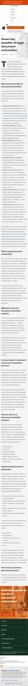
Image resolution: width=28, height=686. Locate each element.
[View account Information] (7, 24)
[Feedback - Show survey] (1, 659)
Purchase (13, 15)
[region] (14, 676)
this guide (7, 577)
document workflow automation (11, 113)
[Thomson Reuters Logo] (14, 5)
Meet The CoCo (17, 3)
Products (13, 12)
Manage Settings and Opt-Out (14, 683)
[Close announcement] (25, 1)
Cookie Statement (5, 680)
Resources (13, 17)
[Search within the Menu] (3, 28)
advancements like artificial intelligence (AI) (13, 239)
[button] (14, 621)
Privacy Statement (14, 680)
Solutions (13, 9)
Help (12, 20)
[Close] (26, 668)
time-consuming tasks (16, 231)
